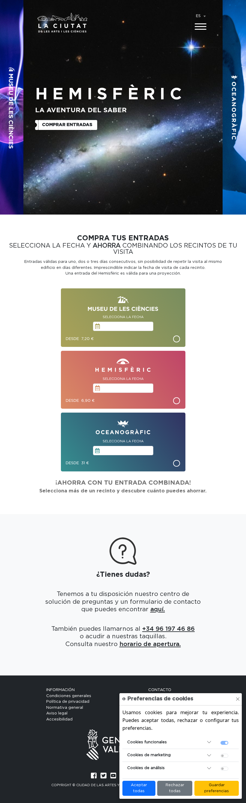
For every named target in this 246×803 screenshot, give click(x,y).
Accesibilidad (59, 719)
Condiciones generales (68, 696)
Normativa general (64, 708)
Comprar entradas (67, 124)
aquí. (157, 609)
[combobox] (201, 16)
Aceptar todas (139, 788)
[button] (11, 107)
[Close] (237, 699)
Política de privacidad (67, 702)
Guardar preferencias (216, 788)
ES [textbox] (198, 16)
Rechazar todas (175, 788)
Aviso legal (57, 713)
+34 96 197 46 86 (168, 629)
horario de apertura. (150, 644)
